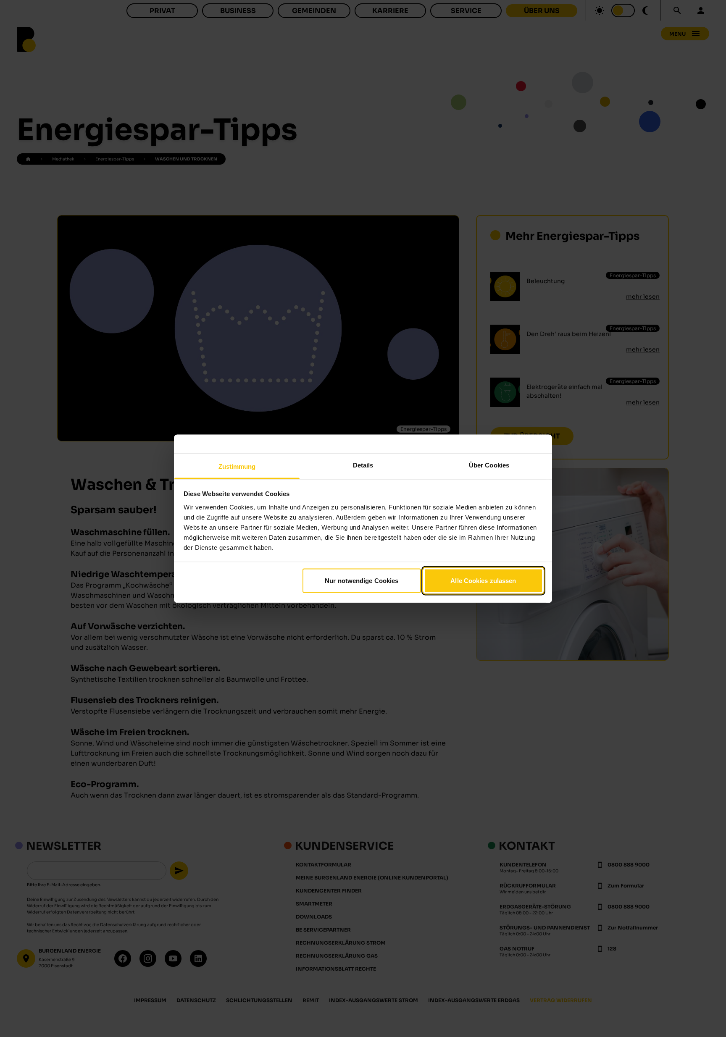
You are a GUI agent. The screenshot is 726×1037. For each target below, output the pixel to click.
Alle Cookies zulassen (483, 580)
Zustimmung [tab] (237, 466)
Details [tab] (363, 464)
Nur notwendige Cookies (361, 580)
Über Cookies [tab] (489, 464)
